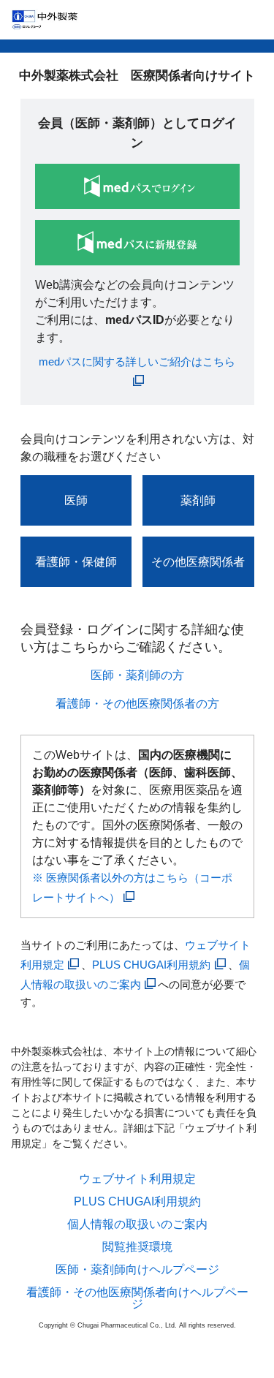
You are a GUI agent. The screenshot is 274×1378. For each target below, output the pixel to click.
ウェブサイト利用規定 (137, 1179)
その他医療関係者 (198, 562)
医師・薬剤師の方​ (137, 675)
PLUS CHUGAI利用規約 (151, 964)
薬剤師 (198, 500)
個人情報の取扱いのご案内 (137, 1224)
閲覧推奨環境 (137, 1247)
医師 (76, 500)
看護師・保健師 (76, 562)
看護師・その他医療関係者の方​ (137, 703)
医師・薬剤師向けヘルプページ (137, 1270)
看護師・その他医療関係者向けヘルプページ (137, 1298)
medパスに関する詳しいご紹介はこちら (137, 361)
